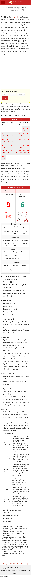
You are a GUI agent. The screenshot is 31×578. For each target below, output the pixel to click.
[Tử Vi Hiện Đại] (15, 2)
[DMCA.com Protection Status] (4, 576)
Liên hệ (25, 564)
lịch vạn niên (15, 17)
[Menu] (3, 2)
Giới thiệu (13, 564)
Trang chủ (6, 564)
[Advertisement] (15, 72)
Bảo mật (19, 564)
